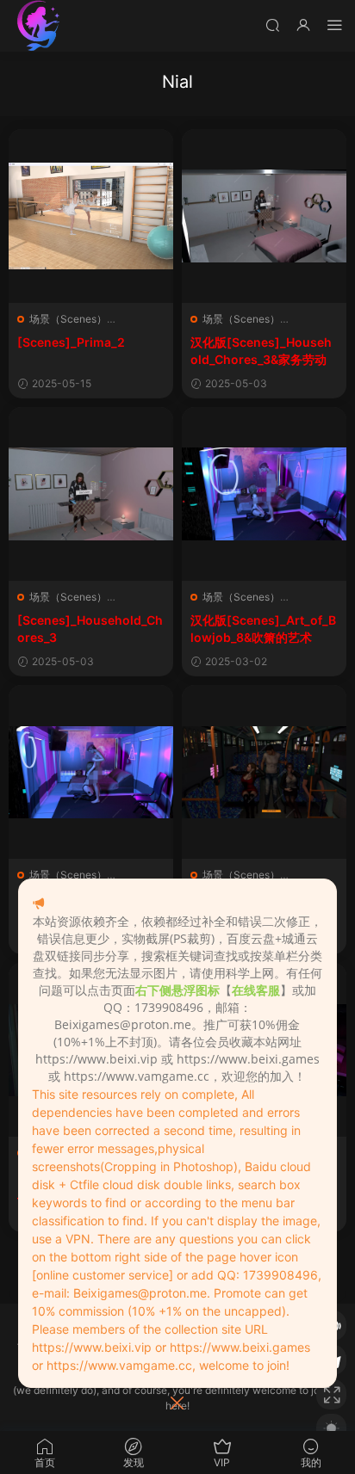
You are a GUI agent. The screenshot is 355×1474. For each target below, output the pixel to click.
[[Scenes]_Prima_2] (91, 216)
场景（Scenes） (68, 318)
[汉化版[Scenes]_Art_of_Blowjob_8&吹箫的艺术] (264, 494)
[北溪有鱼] (39, 26)
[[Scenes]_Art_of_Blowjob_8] (91, 772)
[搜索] (272, 24)
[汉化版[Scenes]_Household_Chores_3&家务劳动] (264, 216)
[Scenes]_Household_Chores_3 (90, 628)
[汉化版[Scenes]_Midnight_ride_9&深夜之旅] (264, 772)
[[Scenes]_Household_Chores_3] (91, 494)
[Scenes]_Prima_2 (71, 342)
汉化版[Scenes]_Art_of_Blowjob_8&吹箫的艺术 (263, 628)
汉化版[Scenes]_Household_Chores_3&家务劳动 (261, 351)
